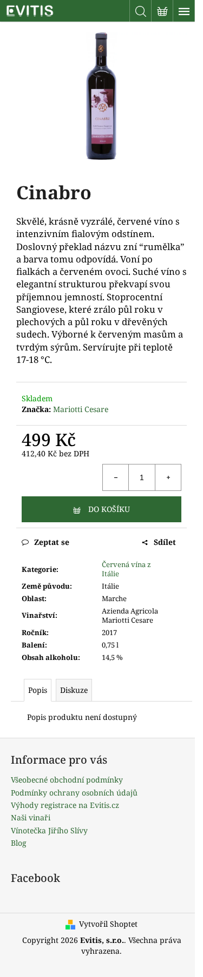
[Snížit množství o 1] (116, 477)
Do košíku (109, 509)
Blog (19, 843)
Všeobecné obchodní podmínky (67, 779)
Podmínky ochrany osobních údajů (74, 792)
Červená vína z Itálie (126, 569)
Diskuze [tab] (74, 690)
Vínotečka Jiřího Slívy (49, 830)
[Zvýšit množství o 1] (168, 477)
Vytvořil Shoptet (108, 924)
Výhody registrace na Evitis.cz (65, 805)
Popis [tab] (37, 690)
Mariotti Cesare (80, 409)
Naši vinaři (30, 817)
